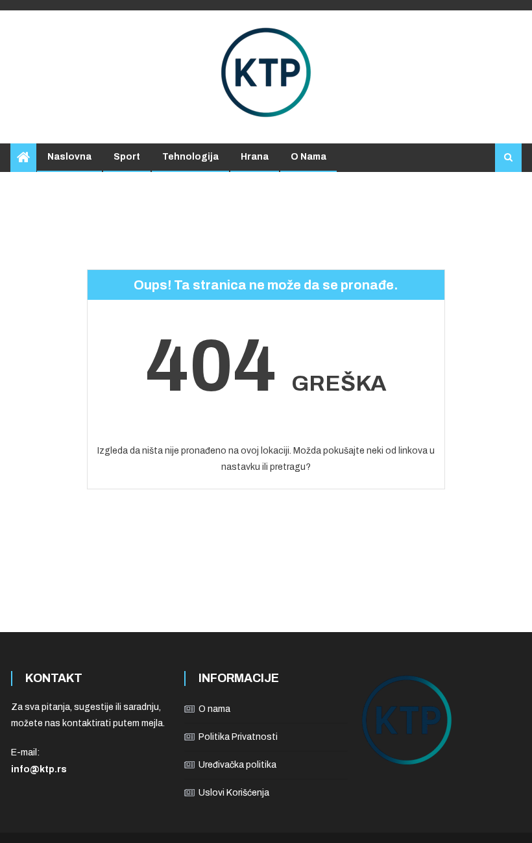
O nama (308, 157)
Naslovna (69, 157)
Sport (127, 157)
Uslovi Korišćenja (234, 793)
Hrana (255, 157)
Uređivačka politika (237, 765)
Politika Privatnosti (238, 737)
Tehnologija (190, 157)
